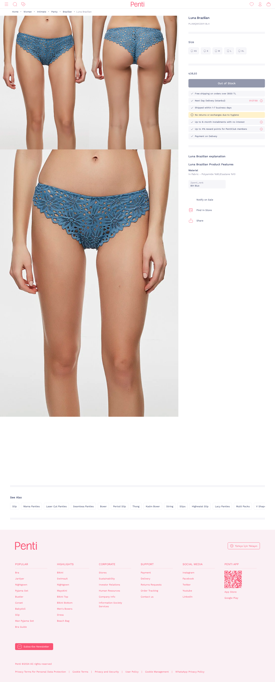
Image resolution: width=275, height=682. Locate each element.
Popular (21, 564)
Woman (28, 11)
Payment (146, 572)
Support (147, 564)
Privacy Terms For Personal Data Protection (40, 671)
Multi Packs (243, 506)
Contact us (147, 596)
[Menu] (6, 4)
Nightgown (21, 584)
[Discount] (23, 4)
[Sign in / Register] (260, 4)
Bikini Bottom (64, 602)
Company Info (107, 596)
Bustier (19, 596)
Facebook (188, 578)
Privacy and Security (107, 671)
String (169, 506)
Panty (54, 11)
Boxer (103, 506)
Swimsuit (62, 578)
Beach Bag (63, 620)
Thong (135, 506)
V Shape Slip (263, 506)
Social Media (193, 564)
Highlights (65, 564)
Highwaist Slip (200, 506)
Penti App (231, 564)
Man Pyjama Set (24, 620)
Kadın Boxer (153, 506)
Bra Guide (21, 626)
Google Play (231, 598)
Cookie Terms (80, 671)
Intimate (41, 11)
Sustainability (107, 578)
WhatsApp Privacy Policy (189, 671)
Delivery (145, 578)
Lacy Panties (222, 506)
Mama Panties (31, 506)
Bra (17, 572)
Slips (182, 506)
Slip (14, 506)
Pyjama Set (21, 590)
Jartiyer (19, 578)
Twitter (187, 584)
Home (15, 11)
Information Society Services (110, 604)
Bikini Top (62, 596)
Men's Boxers (64, 608)
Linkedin (187, 596)
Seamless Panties (83, 506)
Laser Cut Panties (56, 506)
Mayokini (62, 590)
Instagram (188, 572)
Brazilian (67, 11)
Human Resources (109, 590)
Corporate (107, 564)
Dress (60, 614)
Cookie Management (157, 671)
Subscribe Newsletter (36, 646)
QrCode (233, 579)
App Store (230, 591)
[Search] (14, 4)
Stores (102, 572)
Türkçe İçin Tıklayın (246, 546)
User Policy (132, 671)
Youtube (187, 590)
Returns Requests (151, 584)
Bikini (60, 572)
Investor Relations (109, 584)
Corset (19, 602)
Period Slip (119, 506)
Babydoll (20, 608)
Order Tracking (149, 590)
